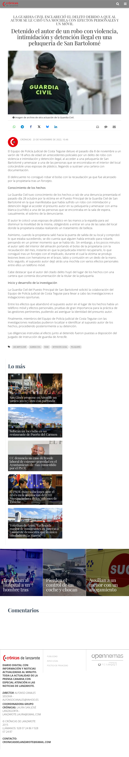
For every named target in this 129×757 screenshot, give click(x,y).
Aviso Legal (52, 661)
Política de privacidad (57, 665)
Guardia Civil (35, 347)
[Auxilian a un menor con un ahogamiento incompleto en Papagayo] (107, 572)
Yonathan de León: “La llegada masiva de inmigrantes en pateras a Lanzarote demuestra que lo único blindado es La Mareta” (34, 530)
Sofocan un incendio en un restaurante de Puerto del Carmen (33, 432)
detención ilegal (60, 347)
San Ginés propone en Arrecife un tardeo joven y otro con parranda (33, 399)
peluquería (75, 347)
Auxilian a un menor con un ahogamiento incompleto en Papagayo (104, 589)
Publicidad (52, 656)
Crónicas (25, 139)
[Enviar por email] (114, 127)
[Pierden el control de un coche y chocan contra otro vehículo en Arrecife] (64, 572)
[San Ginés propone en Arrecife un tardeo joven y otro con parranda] (35, 388)
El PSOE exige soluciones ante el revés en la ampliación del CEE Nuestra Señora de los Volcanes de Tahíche (33, 496)
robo (46, 347)
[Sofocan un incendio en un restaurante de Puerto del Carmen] (35, 422)
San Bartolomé (19, 347)
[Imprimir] (97, 127)
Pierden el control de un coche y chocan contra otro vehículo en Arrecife (61, 592)
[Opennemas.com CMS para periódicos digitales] (107, 660)
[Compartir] (14, 127)
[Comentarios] (106, 127)
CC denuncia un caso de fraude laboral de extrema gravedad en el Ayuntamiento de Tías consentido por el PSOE (33, 463)
